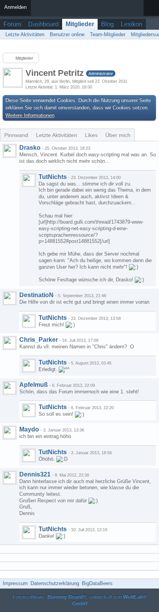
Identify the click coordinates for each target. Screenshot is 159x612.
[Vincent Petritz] (29, 180)
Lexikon (131, 24)
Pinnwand (16, 135)
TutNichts (53, 177)
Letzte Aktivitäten (56, 135)
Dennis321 (35, 474)
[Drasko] (10, 151)
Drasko (30, 147)
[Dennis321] (10, 478)
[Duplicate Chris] (10, 343)
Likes (91, 135)
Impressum (15, 583)
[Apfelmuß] (10, 388)
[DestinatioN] (10, 298)
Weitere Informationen (29, 115)
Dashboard (43, 24)
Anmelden (15, 7)
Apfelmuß (33, 384)
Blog (107, 24)
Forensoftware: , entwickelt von (80, 600)
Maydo (29, 429)
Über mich (117, 135)
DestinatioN (36, 295)
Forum (12, 24)
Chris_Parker (38, 339)
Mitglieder (80, 24)
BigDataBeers (97, 583)
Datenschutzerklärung (54, 583)
